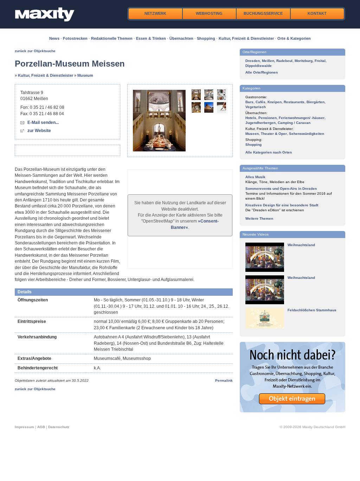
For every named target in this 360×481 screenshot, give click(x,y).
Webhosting (209, 13)
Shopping (206, 38)
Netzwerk (155, 13)
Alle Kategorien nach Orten (268, 152)
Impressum (24, 427)
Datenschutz (58, 427)
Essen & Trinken (151, 38)
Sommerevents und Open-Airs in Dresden (281, 188)
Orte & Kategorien (294, 38)
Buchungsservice (263, 13)
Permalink (224, 380)
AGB (41, 427)
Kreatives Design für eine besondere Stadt (281, 205)
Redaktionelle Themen (112, 38)
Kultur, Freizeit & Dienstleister (246, 38)
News (54, 38)
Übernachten (181, 38)
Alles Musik (255, 177)
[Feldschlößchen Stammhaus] (264, 327)
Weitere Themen (259, 218)
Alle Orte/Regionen (261, 72)
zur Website (39, 130)
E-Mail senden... (43, 122)
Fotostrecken (75, 38)
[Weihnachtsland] (264, 271)
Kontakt (317, 13)
